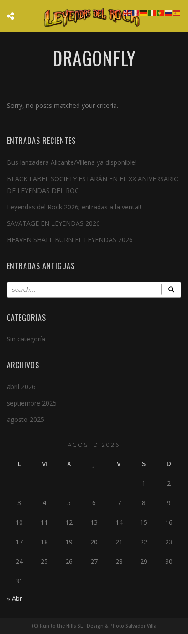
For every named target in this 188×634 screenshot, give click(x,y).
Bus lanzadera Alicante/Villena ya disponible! (71, 162)
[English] (128, 12)
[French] (136, 12)
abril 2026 (21, 386)
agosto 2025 (25, 419)
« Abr (14, 598)
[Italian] (152, 12)
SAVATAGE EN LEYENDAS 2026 (53, 223)
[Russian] (169, 12)
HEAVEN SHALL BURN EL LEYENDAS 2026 (70, 239)
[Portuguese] (161, 12)
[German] (144, 12)
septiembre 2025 (32, 403)
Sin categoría (26, 339)
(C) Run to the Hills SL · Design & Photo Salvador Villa (94, 626)
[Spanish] (177, 12)
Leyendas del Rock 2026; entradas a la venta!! (74, 207)
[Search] (171, 289)
